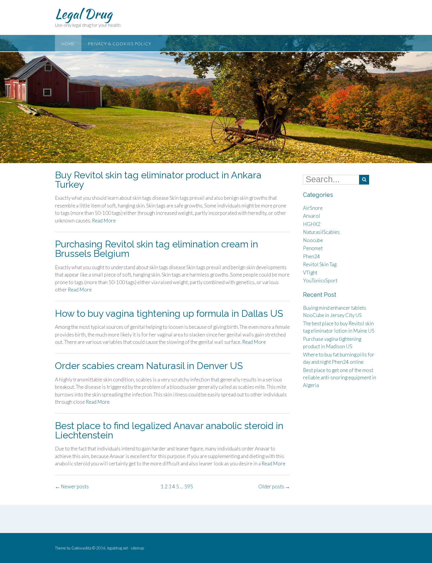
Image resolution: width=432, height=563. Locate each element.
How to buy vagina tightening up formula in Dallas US (169, 313)
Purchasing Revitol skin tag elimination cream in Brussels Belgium (156, 249)
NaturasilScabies (321, 232)
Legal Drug (83, 13)
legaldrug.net (117, 548)
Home (68, 43)
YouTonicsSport (320, 280)
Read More (104, 220)
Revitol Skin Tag (319, 264)
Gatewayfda (81, 548)
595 (188, 486)
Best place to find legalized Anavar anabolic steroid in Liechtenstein (169, 430)
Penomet (313, 248)
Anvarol (311, 216)
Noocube (313, 240)
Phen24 (311, 256)
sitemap (137, 548)
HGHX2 (311, 224)
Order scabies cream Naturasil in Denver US (149, 365)
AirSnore (313, 208)
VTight (310, 272)
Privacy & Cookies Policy (119, 43)
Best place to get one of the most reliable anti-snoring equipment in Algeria (339, 377)
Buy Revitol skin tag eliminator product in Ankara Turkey (158, 180)
